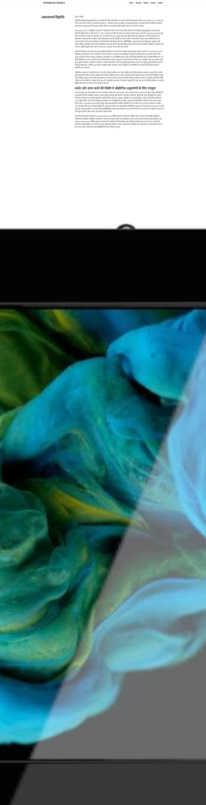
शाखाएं (160, 3)
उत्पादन (153, 3)
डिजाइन (139, 3)
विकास (145, 3)
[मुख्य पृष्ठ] (54, 3)
